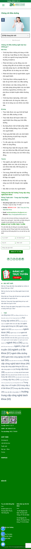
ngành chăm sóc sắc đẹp (14, 323)
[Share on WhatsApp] (8, 259)
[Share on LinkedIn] (22, 259)
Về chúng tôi (4, 440)
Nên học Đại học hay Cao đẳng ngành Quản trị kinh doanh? (15, 292)
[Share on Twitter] (14, 259)
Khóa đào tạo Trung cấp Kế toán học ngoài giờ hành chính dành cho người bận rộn (15, 297)
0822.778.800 (13, 431)
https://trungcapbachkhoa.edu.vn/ (17, 214)
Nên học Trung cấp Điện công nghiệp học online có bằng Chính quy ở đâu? (15, 287)
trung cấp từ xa (18, 382)
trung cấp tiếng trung (9, 382)
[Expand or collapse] (28, 35)
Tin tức (3, 452)
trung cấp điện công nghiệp (12, 392)
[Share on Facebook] (11, 259)
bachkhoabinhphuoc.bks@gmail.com (17, 212)
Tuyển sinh (4, 446)
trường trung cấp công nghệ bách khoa (14, 395)
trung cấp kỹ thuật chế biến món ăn (18, 375)
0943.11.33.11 (10, 425)
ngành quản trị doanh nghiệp (11, 340)
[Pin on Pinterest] (20, 259)
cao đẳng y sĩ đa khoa (20, 315)
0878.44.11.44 (12, 207)
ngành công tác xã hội (17, 329)
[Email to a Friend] (17, 259)
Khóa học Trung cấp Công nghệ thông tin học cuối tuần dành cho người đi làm (14, 302)
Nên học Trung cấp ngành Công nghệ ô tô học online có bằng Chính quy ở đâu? (15, 307)
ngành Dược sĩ (15, 332)
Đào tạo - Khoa (5, 449)
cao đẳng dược (7, 315)
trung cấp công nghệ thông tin (12, 366)
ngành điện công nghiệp (15, 357)
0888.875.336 (11, 428)
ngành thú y (14, 342)
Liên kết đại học (5, 443)
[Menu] (2, 5)
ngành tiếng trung (9, 346)
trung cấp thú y (11, 379)
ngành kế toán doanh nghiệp (15, 335)
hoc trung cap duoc (16, 318)
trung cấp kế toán (10, 372)
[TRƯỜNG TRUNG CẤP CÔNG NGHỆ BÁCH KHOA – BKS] (17, 4)
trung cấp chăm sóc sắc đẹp (16, 360)
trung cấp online (8, 377)
